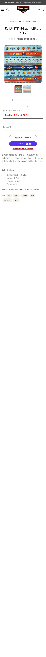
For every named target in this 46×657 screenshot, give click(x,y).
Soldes (16, 200)
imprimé (24, 195)
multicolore (7, 200)
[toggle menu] (3, 9)
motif (32, 195)
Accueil (12, 21)
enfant (16, 195)
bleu (9, 195)
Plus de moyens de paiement (23, 148)
